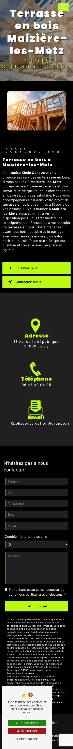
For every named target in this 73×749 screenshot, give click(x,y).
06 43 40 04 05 (36, 385)
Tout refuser (28, 731)
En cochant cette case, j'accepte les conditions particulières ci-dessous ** (38, 592)
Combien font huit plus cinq (26, 536)
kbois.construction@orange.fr (40, 423)
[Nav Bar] (63, 7)
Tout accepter (28, 723)
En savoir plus (27, 268)
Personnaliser (27, 739)
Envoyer (40, 606)
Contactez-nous (28, 282)
